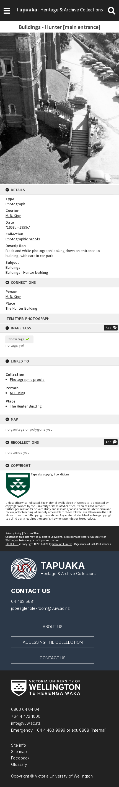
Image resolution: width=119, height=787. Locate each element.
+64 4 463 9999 (49, 730)
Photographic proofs (27, 379)
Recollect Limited (62, 544)
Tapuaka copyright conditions (50, 474)
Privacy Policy (14, 533)
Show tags (16, 339)
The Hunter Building (26, 406)
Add (109, 327)
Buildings (13, 267)
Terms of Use (31, 533)
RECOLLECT (12, 544)
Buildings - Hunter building (27, 272)
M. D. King (17, 392)
